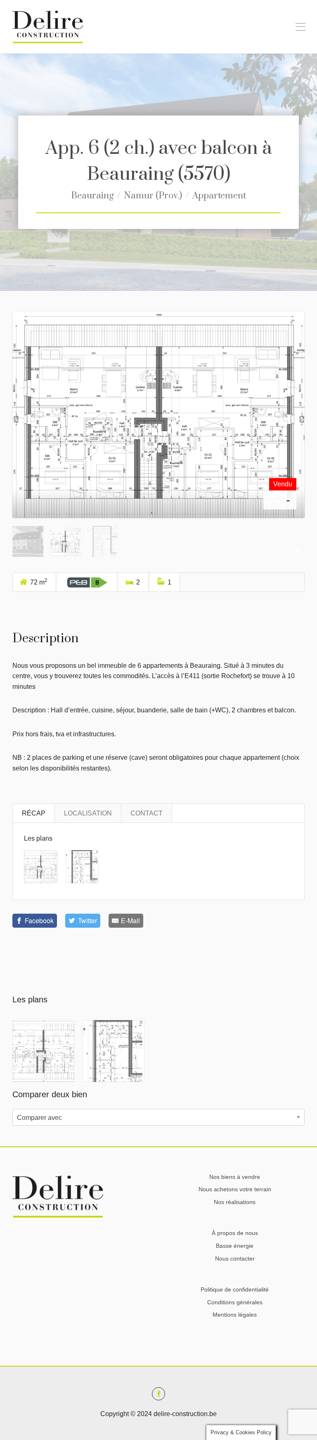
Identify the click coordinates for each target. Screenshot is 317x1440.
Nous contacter (235, 1258)
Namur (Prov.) (153, 195)
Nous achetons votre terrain (235, 1189)
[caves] (82, 866)
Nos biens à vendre (234, 1177)
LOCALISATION (88, 813)
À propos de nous (235, 1233)
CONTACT (146, 813)
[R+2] (158, 420)
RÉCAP (33, 813)
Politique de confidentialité (235, 1289)
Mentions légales (235, 1314)
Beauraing (92, 195)
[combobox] (158, 1117)
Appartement (219, 195)
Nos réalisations (234, 1202)
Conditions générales (235, 1302)
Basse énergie (234, 1245)
